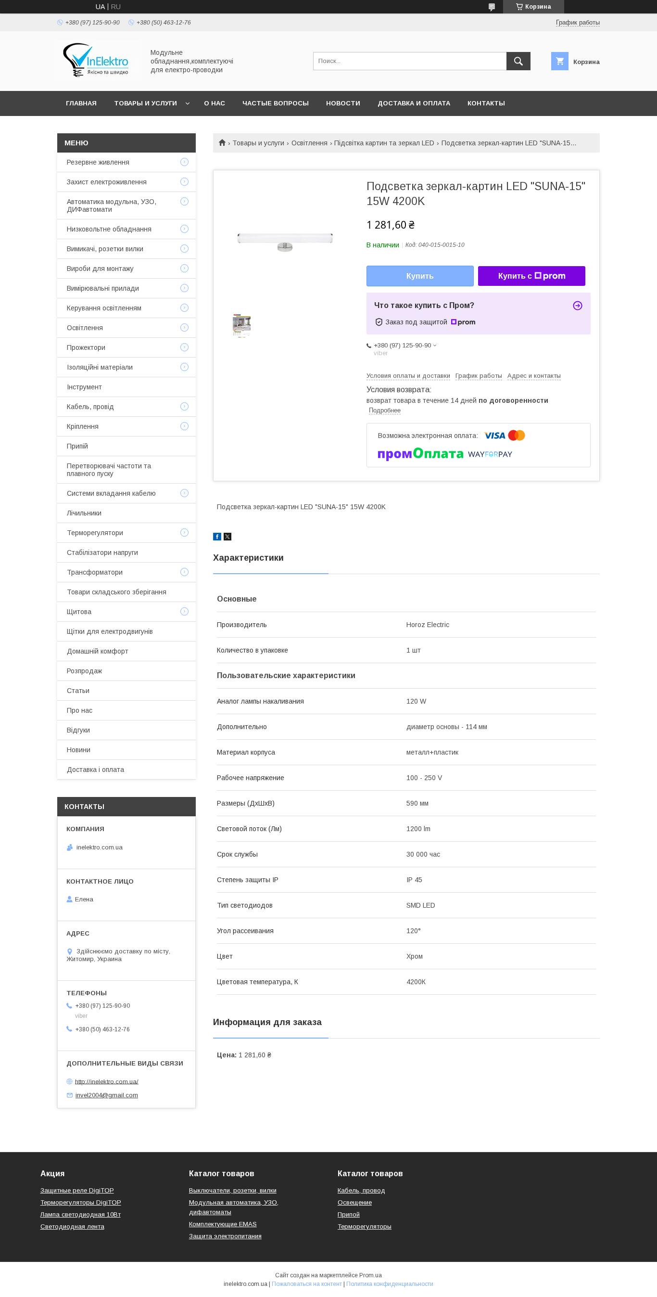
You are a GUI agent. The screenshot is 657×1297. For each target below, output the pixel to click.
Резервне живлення (98, 162)
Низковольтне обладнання (109, 229)
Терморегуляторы (365, 1226)
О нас (214, 103)
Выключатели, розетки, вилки (233, 1190)
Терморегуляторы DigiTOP (80, 1202)
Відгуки (78, 730)
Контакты (486, 103)
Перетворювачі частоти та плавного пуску (109, 469)
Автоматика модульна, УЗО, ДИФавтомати (111, 205)
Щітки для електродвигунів (110, 631)
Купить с (515, 276)
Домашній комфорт (97, 651)
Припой (349, 1214)
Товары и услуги (145, 103)
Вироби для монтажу (100, 268)
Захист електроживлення (107, 182)
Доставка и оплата (414, 103)
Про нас (79, 710)
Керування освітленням (104, 308)
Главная (81, 103)
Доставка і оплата (95, 769)
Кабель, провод (361, 1190)
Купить (420, 276)
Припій (77, 446)
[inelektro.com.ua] (98, 78)
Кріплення (83, 426)
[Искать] (518, 61)
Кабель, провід (90, 407)
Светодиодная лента (72, 1226)
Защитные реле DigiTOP (77, 1190)
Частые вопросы (275, 103)
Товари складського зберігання (116, 592)
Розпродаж (84, 671)
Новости (343, 103)
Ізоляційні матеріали (100, 367)
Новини (78, 750)
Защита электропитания (225, 1236)
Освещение (355, 1202)
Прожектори (86, 347)
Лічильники (84, 513)
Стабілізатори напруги (102, 552)
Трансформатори (95, 572)
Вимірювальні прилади (103, 288)
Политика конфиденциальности (389, 1284)
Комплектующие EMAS (223, 1224)
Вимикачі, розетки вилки (105, 249)
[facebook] (217, 538)
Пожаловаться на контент (307, 1284)
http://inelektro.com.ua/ (107, 1081)
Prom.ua (370, 1275)
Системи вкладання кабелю (111, 493)
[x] (227, 538)
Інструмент (84, 387)
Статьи (78, 690)
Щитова (79, 612)
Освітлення (309, 143)
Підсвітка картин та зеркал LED (384, 143)
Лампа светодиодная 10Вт (80, 1214)
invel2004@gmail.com (107, 1095)
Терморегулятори (95, 533)
